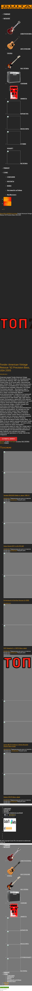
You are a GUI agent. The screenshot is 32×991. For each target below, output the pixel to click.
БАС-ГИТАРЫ (7, 213)
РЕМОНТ (7, 168)
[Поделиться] (2, 989)
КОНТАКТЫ (10, 181)
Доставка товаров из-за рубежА (13, 813)
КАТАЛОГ (7, 18)
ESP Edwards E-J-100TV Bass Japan (15, 648)
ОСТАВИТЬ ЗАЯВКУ (8, 439)
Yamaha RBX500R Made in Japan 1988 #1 (17, 495)
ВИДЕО (9, 186)
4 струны (14, 213)
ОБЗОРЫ (6, 811)
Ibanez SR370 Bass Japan (12, 797)
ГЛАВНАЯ (7, 14)
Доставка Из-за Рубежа (14, 190)
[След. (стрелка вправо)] (2, 990)
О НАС (6, 172)
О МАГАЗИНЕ (11, 177)
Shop (1, 213)
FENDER (6, 443)
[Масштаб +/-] (5, 989)
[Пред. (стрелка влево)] (0, 990)
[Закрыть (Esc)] (0, 989)
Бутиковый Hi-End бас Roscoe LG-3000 (16, 600)
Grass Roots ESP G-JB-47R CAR (14, 546)
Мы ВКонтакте (11, 194)
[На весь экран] (4, 989)
